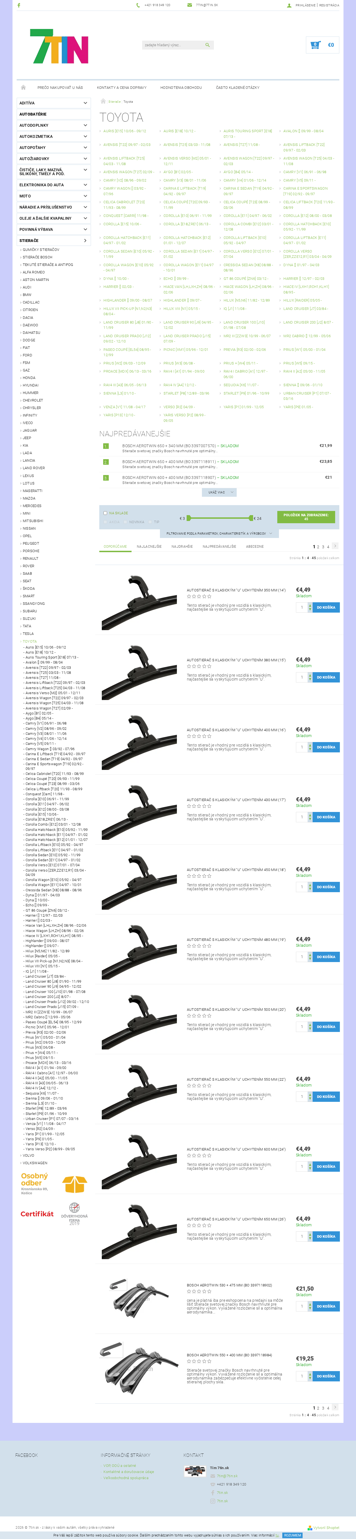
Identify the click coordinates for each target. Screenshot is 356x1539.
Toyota (30, 641)
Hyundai (30, 385)
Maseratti (33, 491)
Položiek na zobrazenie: (306, 517)
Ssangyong (34, 603)
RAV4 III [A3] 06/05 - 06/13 (47, 1083)
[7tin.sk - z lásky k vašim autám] (60, 47)
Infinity (30, 415)
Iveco (28, 423)
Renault (30, 558)
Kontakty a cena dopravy (122, 87)
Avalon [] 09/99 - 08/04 (44, 662)
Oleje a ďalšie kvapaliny (45, 218)
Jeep (27, 438)
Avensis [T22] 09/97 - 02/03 (48, 667)
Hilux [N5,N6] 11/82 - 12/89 (48, 951)
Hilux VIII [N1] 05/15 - (43, 966)
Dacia (28, 317)
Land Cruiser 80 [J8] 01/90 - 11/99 (53, 981)
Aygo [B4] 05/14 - (39, 718)
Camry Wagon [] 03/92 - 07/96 (50, 749)
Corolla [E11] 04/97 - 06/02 (47, 804)
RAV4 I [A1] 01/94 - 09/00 (46, 1068)
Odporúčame (115, 547)
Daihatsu (32, 333)
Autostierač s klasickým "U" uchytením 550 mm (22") (236, 1079)
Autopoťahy (32, 147)
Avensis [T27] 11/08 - (43, 678)
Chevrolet (33, 400)
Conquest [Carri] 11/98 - (45, 794)
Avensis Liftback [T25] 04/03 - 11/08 (55, 688)
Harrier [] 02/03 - (39, 920)
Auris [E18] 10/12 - (41, 652)
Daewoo (30, 325)
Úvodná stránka (24, 87)
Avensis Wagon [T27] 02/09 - (49, 708)
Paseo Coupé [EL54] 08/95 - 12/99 (53, 1022)
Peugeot (31, 543)
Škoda (29, 588)
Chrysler (32, 408)
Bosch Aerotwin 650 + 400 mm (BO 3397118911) (180, 461)
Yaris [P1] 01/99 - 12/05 (45, 1134)
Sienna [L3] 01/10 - (41, 1103)
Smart (29, 596)
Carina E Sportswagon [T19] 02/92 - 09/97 (55, 766)
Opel (27, 536)
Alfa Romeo (34, 272)
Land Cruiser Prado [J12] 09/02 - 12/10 (57, 1002)
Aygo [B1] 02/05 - (39, 713)
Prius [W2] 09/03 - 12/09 (46, 1042)
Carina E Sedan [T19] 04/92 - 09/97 (54, 759)
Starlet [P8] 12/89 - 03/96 (46, 1108)
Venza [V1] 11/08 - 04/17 (46, 1124)
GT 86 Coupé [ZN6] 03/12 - (47, 910)
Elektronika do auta (41, 185)
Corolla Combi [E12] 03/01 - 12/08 (53, 824)
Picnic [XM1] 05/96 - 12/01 (47, 1027)
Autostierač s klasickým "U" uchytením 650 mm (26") (236, 1219)
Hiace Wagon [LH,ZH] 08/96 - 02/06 (55, 931)
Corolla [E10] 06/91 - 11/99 (47, 799)
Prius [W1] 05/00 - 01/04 (46, 1037)
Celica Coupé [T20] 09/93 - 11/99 (53, 779)
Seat (27, 581)
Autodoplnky (34, 125)
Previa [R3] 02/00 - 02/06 (46, 1032)
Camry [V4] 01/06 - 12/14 (46, 739)
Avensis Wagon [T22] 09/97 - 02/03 (55, 698)
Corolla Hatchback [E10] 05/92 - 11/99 (57, 830)
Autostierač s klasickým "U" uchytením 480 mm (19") (236, 939)
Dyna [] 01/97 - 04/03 (43, 895)
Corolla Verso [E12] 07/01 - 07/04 (53, 865)
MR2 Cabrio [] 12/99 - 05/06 (48, 1017)
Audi (27, 287)
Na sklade (118, 513)
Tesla (28, 634)
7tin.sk (222, 1493)
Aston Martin (36, 280)
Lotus (29, 483)
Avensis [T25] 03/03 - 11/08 (48, 673)
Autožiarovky (34, 158)
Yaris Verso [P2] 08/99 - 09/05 (50, 1149)
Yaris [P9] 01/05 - (40, 1139)
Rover (28, 566)
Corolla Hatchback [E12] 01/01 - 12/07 (57, 840)
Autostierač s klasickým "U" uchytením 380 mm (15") (236, 660)
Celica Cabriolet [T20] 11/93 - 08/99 (55, 774)
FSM (26, 363)
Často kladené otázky (237, 87)
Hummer (31, 393)
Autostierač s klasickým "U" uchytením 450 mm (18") (236, 870)
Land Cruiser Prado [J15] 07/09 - (52, 1007)
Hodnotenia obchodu (181, 87)
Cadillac (31, 302)
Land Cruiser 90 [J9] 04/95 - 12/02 (53, 986)
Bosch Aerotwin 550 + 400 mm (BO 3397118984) (229, 1355)
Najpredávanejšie (219, 547)
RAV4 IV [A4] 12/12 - (42, 1088)
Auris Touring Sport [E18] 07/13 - (52, 657)
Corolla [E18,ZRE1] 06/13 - (47, 819)
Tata (27, 626)
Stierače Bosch (37, 257)
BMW (27, 295)
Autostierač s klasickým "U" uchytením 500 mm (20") (236, 1009)
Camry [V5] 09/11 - (41, 744)
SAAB (27, 573)
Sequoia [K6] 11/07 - (42, 1093)
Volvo (28, 1155)
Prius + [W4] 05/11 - (42, 1053)
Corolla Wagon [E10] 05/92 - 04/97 (54, 880)
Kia (25, 445)
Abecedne (255, 547)
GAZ (26, 370)
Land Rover (34, 468)
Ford (27, 355)
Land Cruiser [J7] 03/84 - (46, 976)
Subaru (30, 611)
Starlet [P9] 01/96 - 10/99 (46, 1114)
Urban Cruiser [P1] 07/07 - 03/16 (52, 1119)
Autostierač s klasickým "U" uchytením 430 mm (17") (236, 800)
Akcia (114, 522)
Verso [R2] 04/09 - (40, 1129)
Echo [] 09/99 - (37, 905)
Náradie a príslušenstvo (45, 207)
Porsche (31, 551)
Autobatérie (33, 114)
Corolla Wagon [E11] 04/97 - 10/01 (54, 885)
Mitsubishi (33, 521)
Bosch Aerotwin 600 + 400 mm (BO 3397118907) (180, 477)
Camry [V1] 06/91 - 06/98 (46, 723)
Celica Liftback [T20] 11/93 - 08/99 (54, 789)
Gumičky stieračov (41, 250)
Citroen (30, 310)
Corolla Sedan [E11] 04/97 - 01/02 (53, 860)
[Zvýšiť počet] (310, 605)
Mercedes (32, 506)
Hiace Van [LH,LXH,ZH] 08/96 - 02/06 (56, 925)
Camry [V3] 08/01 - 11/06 (46, 733)
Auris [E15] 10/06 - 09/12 (46, 647)
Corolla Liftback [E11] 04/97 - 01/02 (54, 850)
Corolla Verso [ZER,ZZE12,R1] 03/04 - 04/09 (56, 872)
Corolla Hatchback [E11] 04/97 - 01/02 (57, 835)
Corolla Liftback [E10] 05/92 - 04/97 (54, 845)
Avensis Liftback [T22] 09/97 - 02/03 (55, 683)
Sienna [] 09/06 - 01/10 (44, 1098)
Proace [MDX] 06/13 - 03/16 (48, 1063)
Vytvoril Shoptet (326, 1528)
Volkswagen (35, 1163)
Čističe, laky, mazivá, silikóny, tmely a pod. (42, 172)
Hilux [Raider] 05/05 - (43, 956)
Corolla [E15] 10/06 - (42, 814)
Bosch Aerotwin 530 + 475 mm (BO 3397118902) (229, 1285)
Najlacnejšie (149, 547)
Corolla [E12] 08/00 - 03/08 (47, 809)
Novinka (136, 522)
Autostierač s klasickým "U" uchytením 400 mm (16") (236, 730)
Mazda (29, 498)
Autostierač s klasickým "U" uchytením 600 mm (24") (236, 1149)
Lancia (29, 460)
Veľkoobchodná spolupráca (126, 1478)
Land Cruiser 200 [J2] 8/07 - (48, 997)
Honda (29, 378)
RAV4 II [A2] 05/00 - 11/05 (46, 1078)
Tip (156, 522)
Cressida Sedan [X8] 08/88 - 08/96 (54, 890)
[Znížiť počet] (310, 610)
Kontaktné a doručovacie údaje (128, 1472)
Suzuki (29, 618)
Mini (26, 513)
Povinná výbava (36, 229)
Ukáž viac (217, 492)
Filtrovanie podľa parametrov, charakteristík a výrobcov (217, 533)
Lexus (28, 476)
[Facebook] (20, 5)
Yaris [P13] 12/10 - (41, 1144)
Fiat (26, 348)
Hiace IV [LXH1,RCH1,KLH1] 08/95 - (54, 936)
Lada (27, 453)
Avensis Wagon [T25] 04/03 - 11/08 (55, 703)
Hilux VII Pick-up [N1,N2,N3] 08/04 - (54, 961)
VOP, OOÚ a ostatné (119, 1466)
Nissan (29, 528)
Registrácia (329, 5)
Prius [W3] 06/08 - (40, 1047)
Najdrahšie (182, 547)
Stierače (29, 240)
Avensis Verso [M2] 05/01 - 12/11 (53, 693)
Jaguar (30, 430)
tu (277, 1535)
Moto (25, 196)
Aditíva (26, 103)
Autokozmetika (36, 136)
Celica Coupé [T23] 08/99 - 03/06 (53, 784)
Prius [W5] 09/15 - (40, 1058)
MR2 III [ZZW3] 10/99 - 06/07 (49, 1012)
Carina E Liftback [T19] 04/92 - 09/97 (56, 754)
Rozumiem (292, 1535)
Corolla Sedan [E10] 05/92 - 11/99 (53, 855)
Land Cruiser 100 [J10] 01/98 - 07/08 (56, 992)
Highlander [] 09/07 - (42, 946)
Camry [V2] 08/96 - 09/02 (46, 728)
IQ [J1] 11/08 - (37, 971)
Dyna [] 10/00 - (38, 900)
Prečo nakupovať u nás (60, 87)
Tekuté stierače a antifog (48, 265)
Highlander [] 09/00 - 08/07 (48, 941)
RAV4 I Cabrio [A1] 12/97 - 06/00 (52, 1073)
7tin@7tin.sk (227, 1476)
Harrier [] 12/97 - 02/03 (44, 915)
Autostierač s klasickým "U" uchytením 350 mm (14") (236, 590)
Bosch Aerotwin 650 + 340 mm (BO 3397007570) (180, 446)
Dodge (29, 340)
